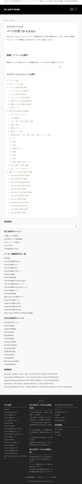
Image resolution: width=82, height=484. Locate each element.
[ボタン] (72, 10)
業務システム (15, 128)
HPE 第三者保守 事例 (18, 189)
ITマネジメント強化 (16, 84)
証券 (14, 158)
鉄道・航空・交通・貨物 (19, 165)
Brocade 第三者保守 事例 (20, 175)
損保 (14, 152)
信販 (14, 145)
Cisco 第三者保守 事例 (19, 179)
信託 (14, 142)
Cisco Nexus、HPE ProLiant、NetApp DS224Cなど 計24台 (23, 383)
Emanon (50, 481)
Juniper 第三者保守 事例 (19, 196)
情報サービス (17, 148)
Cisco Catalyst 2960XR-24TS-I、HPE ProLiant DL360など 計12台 (25, 377)
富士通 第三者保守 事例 (19, 209)
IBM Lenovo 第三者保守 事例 (21, 192)
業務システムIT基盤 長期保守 (21, 104)
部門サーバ (15, 108)
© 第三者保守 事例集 (35, 481)
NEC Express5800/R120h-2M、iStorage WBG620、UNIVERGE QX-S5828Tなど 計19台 (33, 387)
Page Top (41, 401)
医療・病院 (15, 125)
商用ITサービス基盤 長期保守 (21, 101)
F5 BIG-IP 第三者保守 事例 (20, 186)
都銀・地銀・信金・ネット (22, 162)
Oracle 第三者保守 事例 (19, 206)
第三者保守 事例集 (12, 9)
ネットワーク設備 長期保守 (20, 98)
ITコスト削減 (13, 81)
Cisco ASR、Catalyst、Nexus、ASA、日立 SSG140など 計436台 (25, 374)
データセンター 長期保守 (20, 91)
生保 (14, 155)
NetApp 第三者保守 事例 (20, 202)
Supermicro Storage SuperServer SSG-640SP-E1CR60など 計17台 (26, 380)
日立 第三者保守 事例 (18, 213)
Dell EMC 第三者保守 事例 (20, 182)
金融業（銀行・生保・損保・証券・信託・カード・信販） (31, 135)
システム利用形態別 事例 (18, 87)
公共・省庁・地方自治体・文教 (22, 121)
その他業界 (15, 118)
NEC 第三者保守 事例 (18, 199)
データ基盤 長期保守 (18, 94)
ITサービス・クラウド (18, 114)
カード (14, 138)
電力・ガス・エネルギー (19, 169)
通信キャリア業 (16, 131)
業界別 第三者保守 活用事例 (19, 111)
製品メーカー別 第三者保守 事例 (20, 172)
